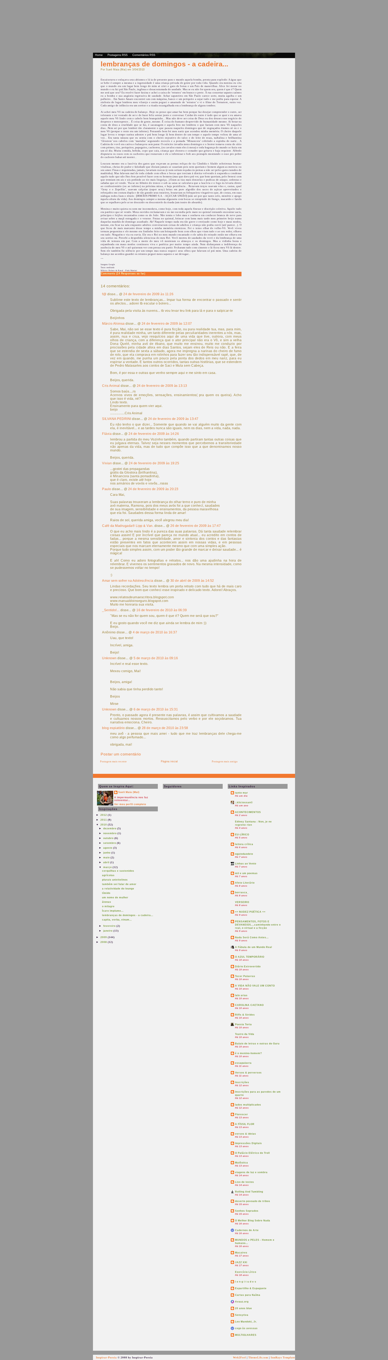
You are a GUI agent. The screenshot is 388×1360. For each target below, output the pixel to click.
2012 (104, 815)
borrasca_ (242, 892)
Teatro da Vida (244, 1034)
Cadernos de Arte (247, 1230)
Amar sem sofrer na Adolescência (127, 580)
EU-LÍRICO (242, 834)
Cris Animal (111, 385)
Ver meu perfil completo (130, 804)
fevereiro (109, 926)
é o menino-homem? (248, 1053)
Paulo (106, 489)
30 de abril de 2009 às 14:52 (192, 580)
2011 (104, 819)
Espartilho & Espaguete (251, 1288)
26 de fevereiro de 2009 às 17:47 (195, 525)
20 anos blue (243, 1308)
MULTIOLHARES (245, 1335)
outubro (108, 838)
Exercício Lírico (245, 1272)
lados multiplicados (248, 1104)
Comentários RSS (143, 54)
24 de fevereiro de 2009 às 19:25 (154, 463)
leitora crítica (244, 844)
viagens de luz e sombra (251, 1172)
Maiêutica (241, 1162)
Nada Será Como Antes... (252, 937)
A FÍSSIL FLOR (244, 1124)
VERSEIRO (242, 902)
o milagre (108, 906)
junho (107, 852)
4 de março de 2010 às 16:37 (155, 632)
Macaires (241, 1252)
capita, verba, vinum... (117, 919)
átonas (106, 902)
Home (99, 54)
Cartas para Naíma (247, 1295)
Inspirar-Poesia (106, 1357)
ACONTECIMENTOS (248, 812)
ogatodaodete (244, 854)
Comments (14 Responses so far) (123, 273)
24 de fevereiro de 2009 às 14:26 (154, 433)
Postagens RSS (118, 54)
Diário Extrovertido (248, 966)
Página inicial (169, 761)
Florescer (241, 1114)
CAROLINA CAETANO (249, 1005)
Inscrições (242, 1082)
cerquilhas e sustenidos (118, 870)
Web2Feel (239, 1357)
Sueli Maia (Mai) (128, 792)
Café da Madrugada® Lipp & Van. (127, 525)
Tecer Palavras (245, 976)
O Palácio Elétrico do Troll (252, 1153)
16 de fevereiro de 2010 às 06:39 (161, 610)
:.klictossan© (244, 802)
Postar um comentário (121, 754)
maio (107, 857)
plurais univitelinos (115, 879)
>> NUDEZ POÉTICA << (250, 911)
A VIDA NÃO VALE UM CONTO (255, 985)
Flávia (107, 433)
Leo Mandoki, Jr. (246, 1321)
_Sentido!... (110, 610)
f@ (104, 294)
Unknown (109, 658)
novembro (110, 833)
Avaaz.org (242, 1301)
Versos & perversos (248, 1072)
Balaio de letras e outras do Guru (257, 1043)
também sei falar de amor (119, 884)
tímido (106, 893)
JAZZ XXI (241, 1262)
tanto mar (241, 792)
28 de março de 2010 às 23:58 (165, 728)
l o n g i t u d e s (245, 1281)
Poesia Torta (243, 1024)
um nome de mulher (115, 897)
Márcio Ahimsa (113, 323)
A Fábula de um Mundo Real (253, 947)
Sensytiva (241, 1315)
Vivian (107, 463)
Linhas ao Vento (245, 863)
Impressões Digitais (248, 1143)
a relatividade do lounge (118, 888)
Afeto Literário (245, 882)
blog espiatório (113, 728)
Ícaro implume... (112, 910)
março (108, 867)
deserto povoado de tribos (252, 1201)
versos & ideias (245, 1133)
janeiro (108, 930)
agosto (108, 847)
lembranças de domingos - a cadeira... (164, 64)
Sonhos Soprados (246, 1210)
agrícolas (108, 875)
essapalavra (243, 1063)
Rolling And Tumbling (249, 1191)
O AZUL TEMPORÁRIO (249, 956)
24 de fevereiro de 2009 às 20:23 (153, 489)
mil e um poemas (246, 873)
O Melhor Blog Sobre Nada (252, 1220)
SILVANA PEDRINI (116, 419)
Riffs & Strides (245, 1014)
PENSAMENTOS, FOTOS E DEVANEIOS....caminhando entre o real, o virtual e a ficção (258, 924)
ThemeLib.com (258, 1357)
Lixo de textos (244, 1182)
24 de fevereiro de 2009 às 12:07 (167, 323)
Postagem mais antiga (224, 761)
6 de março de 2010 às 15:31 (156, 709)
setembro (110, 843)
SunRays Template (283, 1357)
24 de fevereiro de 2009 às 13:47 (173, 419)
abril (106, 862)
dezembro (110, 828)
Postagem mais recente (113, 761)
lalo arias (241, 995)
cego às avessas (246, 1328)
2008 (104, 942)
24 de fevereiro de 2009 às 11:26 (148, 294)
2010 (104, 824)
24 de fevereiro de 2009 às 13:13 (162, 385)
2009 (104, 937)
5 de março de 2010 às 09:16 (156, 658)
